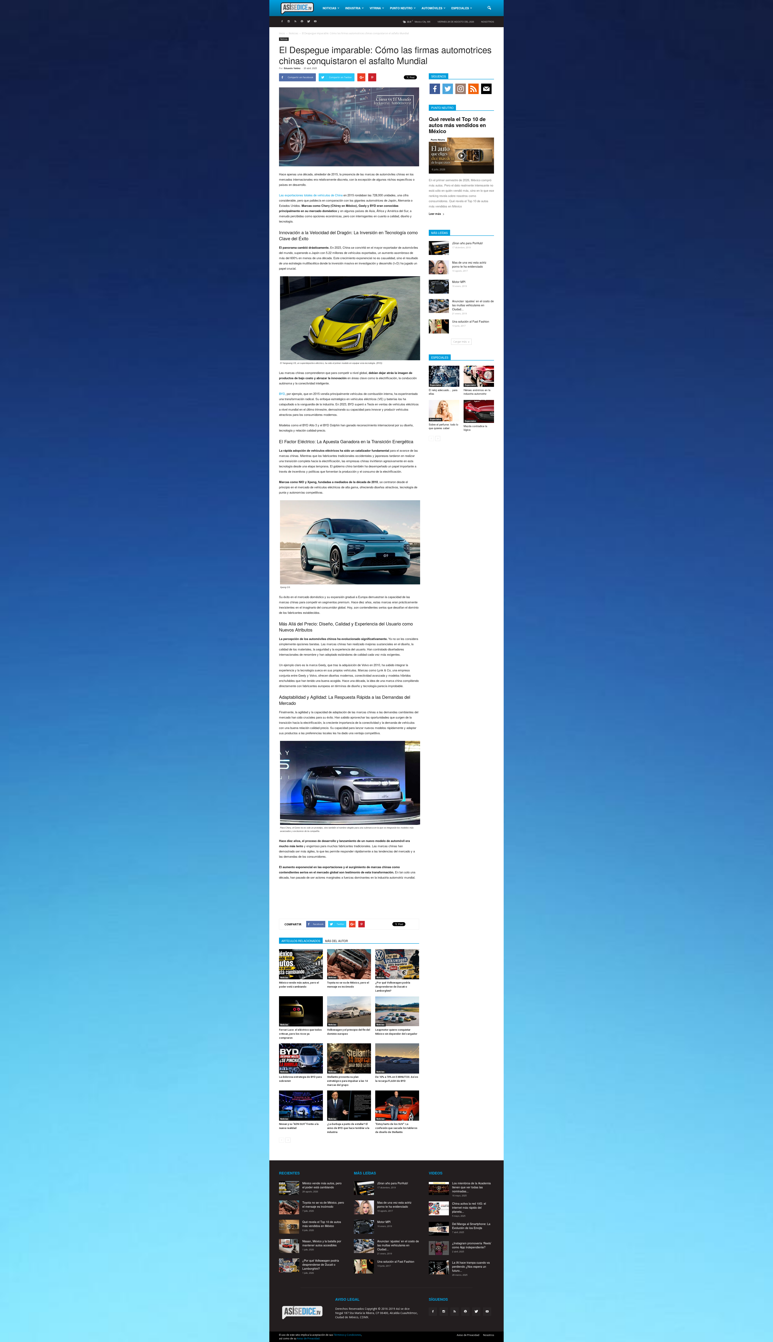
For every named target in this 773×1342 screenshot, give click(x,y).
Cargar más (460, 341)
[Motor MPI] (439, 287)
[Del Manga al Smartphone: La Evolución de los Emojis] (439, 1229)
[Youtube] (315, 21)
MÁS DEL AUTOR (336, 941)
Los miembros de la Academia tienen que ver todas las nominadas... (471, 1187)
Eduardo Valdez (292, 68)
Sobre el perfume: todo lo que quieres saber (443, 426)
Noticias (329, 8)
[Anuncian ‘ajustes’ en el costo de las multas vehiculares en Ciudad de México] (439, 306)
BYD (282, 393)
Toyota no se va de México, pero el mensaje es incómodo (323, 1204)
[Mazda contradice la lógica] (479, 411)
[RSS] (295, 21)
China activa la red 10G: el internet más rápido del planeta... (469, 1207)
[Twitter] (309, 21)
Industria (353, 8)
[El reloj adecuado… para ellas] (444, 376)
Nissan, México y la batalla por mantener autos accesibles (321, 1243)
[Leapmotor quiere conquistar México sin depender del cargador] (397, 1011)
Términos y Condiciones (347, 1335)
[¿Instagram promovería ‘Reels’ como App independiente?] (439, 1248)
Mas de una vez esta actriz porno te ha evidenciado (469, 264)
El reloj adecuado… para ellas (443, 392)
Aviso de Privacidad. (308, 1338)
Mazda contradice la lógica (475, 428)
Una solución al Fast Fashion (470, 321)
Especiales (460, 8)
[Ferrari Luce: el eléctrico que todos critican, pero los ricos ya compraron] (301, 1011)
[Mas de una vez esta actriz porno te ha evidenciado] (439, 267)
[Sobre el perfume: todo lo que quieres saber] (444, 410)
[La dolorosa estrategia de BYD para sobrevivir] (301, 1058)
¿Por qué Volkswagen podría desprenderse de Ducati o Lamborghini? (392, 986)
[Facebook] (282, 21)
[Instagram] (289, 21)
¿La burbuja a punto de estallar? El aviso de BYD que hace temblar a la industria (348, 1128)
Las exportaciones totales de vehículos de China (311, 195)
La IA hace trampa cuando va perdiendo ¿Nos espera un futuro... (471, 1266)
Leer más (435, 213)
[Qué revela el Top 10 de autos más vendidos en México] (461, 156)
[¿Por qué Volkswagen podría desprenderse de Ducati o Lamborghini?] (397, 964)
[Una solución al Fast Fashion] (439, 326)
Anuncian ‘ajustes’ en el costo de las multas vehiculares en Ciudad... (473, 305)
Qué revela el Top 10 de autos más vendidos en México (457, 125)
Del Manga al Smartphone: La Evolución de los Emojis (471, 1226)
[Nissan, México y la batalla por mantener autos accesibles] (289, 1246)
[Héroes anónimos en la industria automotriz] (479, 376)
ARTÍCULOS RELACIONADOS (300, 941)
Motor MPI (458, 282)
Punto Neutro (401, 8)
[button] (489, 8)
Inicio (282, 33)
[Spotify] (302, 21)
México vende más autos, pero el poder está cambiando (322, 1185)
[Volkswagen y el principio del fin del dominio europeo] (349, 1011)
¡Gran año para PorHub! (467, 243)
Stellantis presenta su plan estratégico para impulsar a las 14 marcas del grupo (347, 1080)
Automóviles (432, 8)
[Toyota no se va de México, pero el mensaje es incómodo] (349, 964)
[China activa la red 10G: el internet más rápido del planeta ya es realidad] (439, 1208)
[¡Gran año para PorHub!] (439, 248)
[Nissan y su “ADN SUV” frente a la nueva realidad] (301, 1105)
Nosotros (487, 21)
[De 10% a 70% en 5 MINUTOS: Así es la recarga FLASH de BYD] (397, 1058)
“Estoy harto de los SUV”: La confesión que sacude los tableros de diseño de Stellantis (396, 1128)
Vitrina (375, 8)
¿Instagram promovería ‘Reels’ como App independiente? (471, 1245)
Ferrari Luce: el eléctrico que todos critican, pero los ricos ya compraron (300, 1033)
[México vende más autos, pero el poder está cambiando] (301, 964)
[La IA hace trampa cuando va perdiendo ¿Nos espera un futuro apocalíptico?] (439, 1267)
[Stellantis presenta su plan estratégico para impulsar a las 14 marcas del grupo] (349, 1058)
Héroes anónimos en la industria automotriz (477, 392)
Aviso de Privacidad (468, 1335)
